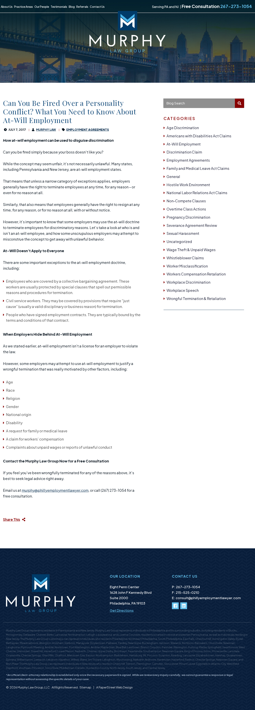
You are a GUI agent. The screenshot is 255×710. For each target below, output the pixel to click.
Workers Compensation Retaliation (196, 274)
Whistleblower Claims (185, 258)
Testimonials (59, 6)
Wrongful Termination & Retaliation (196, 298)
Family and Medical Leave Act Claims (198, 168)
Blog (72, 6)
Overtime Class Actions (186, 209)
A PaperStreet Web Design (114, 687)
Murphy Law (46, 129)
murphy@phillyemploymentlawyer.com (55, 490)
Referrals (82, 6)
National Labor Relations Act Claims (197, 192)
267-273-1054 (236, 6)
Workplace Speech (183, 290)
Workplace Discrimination (188, 282)
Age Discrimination (183, 127)
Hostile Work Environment (188, 184)
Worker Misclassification (187, 266)
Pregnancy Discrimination (188, 217)
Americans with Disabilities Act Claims (199, 136)
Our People (41, 6)
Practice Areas (23, 6)
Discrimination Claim (184, 152)
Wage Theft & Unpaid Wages (191, 249)
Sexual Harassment (183, 233)
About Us (7, 6)
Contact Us (97, 6)
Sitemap (85, 687)
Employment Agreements (188, 160)
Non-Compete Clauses (186, 201)
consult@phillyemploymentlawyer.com (208, 598)
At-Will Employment (184, 144)
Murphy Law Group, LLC (34, 687)
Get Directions (122, 610)
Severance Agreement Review (192, 225)
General (173, 176)
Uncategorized (179, 241)
